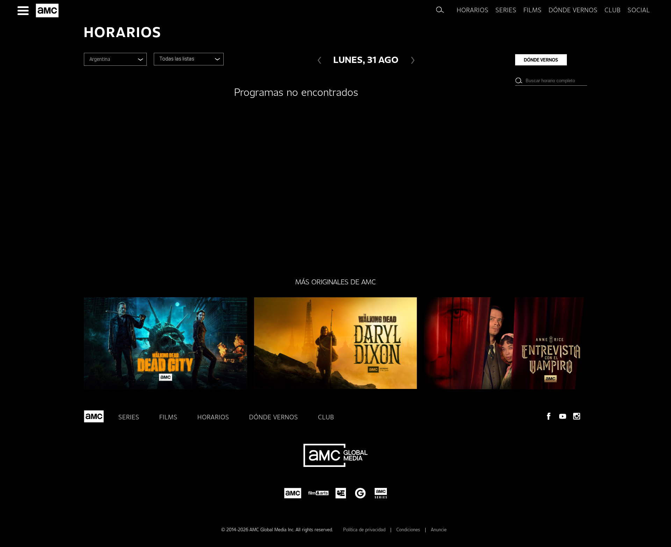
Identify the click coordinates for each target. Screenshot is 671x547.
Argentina (99, 59)
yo (562, 416)
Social (639, 10)
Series (506, 10)
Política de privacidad (365, 529)
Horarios (473, 10)
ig (576, 416)
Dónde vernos (573, 10)
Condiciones (408, 529)
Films (533, 10)
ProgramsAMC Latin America (48, 10)
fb (548, 416)
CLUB (613, 10)
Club (326, 417)
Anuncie (439, 529)
